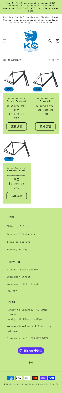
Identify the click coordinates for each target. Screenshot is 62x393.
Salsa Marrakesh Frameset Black (17, 169)
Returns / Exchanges (21, 234)
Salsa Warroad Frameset (45, 99)
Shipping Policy (18, 226)
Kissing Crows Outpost (25, 384)
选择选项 (16, 126)
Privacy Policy (17, 249)
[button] (4, 41)
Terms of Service (19, 242)
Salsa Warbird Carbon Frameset (17, 99)
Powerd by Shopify (48, 384)
